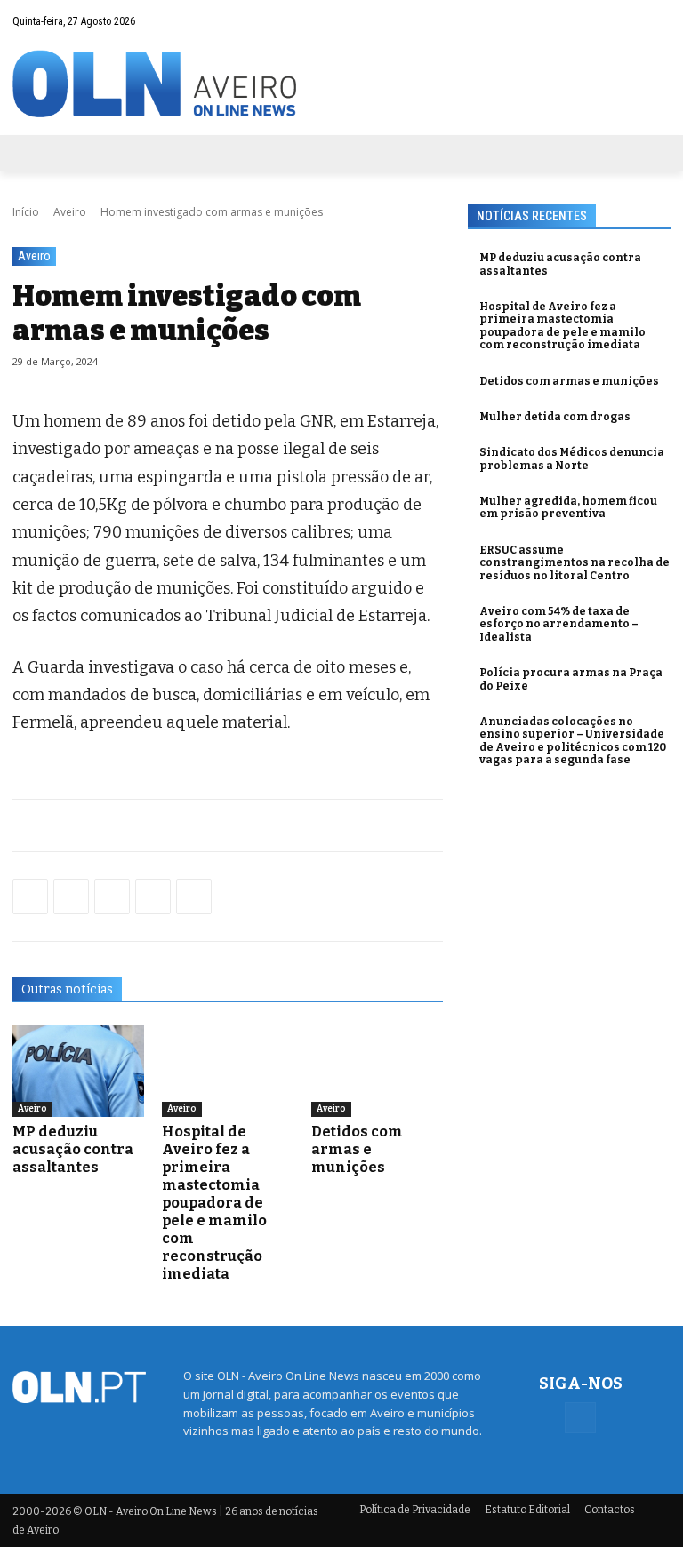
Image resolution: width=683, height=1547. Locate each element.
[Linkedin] (153, 896)
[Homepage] (341, 84)
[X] (112, 896)
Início (25, 211)
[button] (622, 21)
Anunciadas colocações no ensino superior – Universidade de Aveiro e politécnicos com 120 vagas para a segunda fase (572, 740)
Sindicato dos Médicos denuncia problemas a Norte (571, 458)
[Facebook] (657, 20)
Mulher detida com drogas (555, 417)
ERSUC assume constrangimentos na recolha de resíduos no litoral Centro (574, 563)
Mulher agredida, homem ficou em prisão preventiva (568, 507)
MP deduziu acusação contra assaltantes (72, 1149)
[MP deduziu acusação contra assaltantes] (78, 1071)
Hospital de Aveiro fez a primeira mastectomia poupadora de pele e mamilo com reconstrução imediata (214, 1202)
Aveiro (69, 211)
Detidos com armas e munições (357, 1149)
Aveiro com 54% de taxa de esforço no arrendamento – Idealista (559, 624)
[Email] (194, 896)
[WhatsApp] (71, 896)
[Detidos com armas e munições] (377, 1071)
